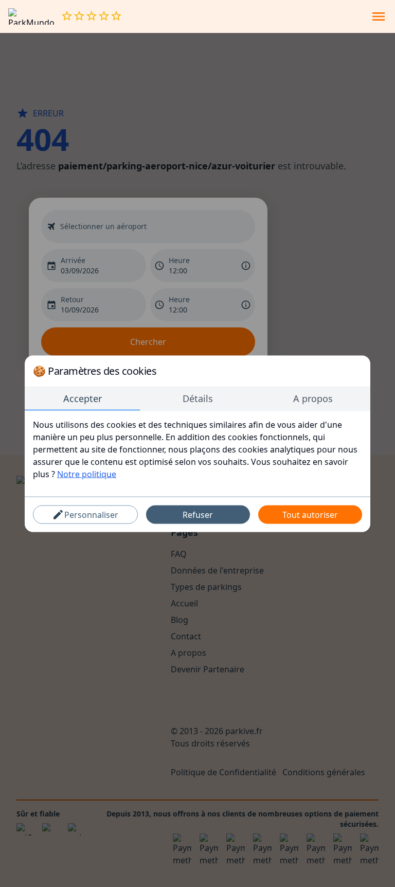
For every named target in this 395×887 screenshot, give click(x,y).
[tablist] (197, 398)
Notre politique (86, 473)
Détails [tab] (198, 398)
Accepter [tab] (82, 398)
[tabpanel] (197, 449)
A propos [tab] (313, 398)
